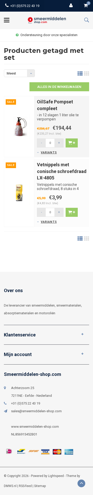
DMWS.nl (10, 486)
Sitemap (40, 486)
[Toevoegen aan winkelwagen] (72, 142)
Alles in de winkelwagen (59, 87)
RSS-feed (25, 486)
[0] (86, 6)
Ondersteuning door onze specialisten (49, 35)
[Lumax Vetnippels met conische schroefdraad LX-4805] (19, 192)
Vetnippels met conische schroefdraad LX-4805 (62, 171)
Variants (49, 152)
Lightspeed (56, 476)
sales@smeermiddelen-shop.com (36, 411)
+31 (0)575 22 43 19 (24, 6)
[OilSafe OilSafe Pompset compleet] (19, 126)
